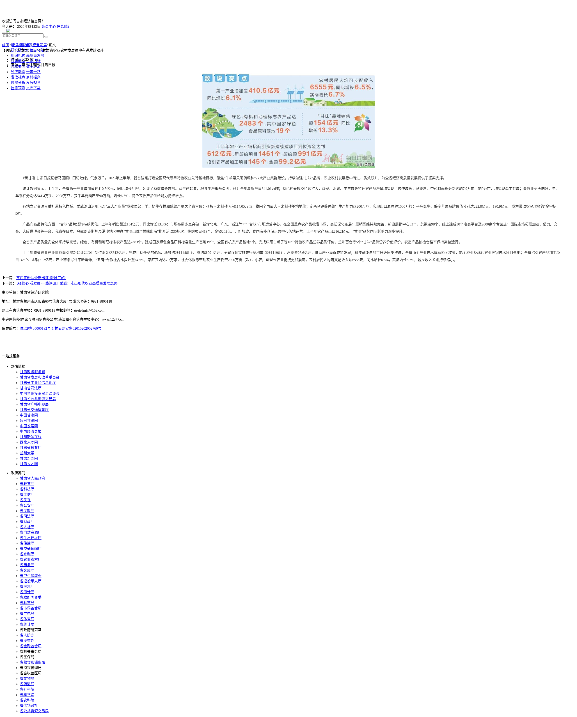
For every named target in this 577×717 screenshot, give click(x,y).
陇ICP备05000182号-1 (37, 328)
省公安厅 (27, 505)
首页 (5, 45)
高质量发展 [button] (35, 55)
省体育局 (27, 619)
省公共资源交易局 (34, 711)
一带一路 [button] (33, 72)
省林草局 (27, 603)
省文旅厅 (27, 570)
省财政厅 (27, 522)
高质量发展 (21, 45)
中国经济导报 (30, 431)
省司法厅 (27, 516)
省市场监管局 (30, 608)
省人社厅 (27, 527)
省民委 (25, 500)
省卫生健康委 (30, 576)
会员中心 (48, 26)
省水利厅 (27, 554)
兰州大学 (27, 453)
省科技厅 (27, 489)
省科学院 (27, 695)
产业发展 (39, 45)
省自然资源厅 (30, 532)
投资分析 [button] (18, 83)
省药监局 (27, 684)
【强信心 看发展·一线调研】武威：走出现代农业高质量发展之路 (66, 283)
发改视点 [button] (18, 77)
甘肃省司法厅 (30, 388)
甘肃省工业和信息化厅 (38, 383)
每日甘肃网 (29, 421)
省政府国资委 (30, 597)
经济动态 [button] (18, 72)
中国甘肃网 (29, 415)
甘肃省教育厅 (30, 448)
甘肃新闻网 (29, 458)
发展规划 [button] (33, 83)
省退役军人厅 (30, 581)
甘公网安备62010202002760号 (78, 328)
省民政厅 (27, 511)
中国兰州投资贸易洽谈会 (40, 393)
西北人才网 (29, 442)
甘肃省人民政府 (32, 478)
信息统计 (64, 26)
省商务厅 (27, 565)
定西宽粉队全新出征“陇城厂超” (41, 278)
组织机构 (18, 55)
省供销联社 (29, 706)
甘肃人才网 (29, 464)
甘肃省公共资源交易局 (38, 399)
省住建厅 (27, 543)
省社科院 (27, 689)
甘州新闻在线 (30, 437)
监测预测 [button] (18, 88)
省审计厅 (27, 592)
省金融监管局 (30, 646)
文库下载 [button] (33, 88)
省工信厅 (27, 494)
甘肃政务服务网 (32, 372)
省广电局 (27, 614)
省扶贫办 (27, 641)
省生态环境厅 (30, 538)
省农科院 (27, 700)
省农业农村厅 (30, 559)
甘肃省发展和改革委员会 (40, 377)
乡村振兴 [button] (33, 77)
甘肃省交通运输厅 (34, 410)
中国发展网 (29, 426)
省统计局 (27, 624)
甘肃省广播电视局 (34, 404)
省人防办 (27, 635)
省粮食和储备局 (32, 662)
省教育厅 (27, 484)
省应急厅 (27, 586)
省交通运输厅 (30, 549)
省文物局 (27, 678)
